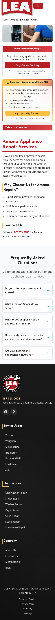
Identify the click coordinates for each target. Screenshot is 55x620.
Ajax (7, 470)
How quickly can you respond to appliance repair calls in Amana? (24, 337)
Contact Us (11, 556)
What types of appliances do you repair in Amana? (22, 321)
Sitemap (28, 613)
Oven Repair (12, 516)
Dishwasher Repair (16, 492)
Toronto (10, 435)
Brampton (11, 452)
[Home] (11, 383)
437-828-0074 (11, 398)
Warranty (27, 608)
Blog (8, 567)
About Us (10, 550)
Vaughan (10, 441)
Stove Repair (12, 521)
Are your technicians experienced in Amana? (19, 353)
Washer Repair (13, 504)
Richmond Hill (13, 458)
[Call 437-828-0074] (38, 6)
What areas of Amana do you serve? (22, 306)
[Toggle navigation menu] (49, 5)
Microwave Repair (15, 527)
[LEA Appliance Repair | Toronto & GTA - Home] (17, 7)
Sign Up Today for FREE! (27, 113)
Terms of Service (27, 599)
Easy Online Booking (27, 65)
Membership (12, 561)
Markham (10, 464)
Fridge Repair (13, 498)
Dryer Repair (12, 510)
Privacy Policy (27, 603)
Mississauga (12, 447)
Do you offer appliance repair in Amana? (23, 290)
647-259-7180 (21, 232)
